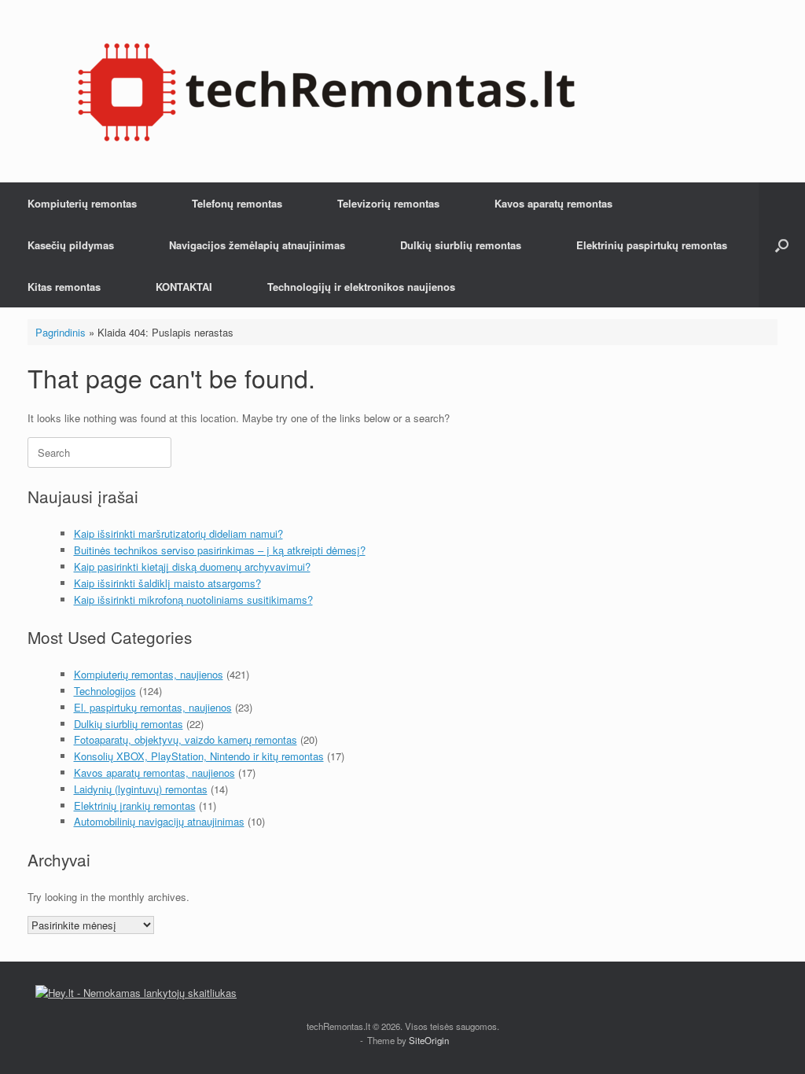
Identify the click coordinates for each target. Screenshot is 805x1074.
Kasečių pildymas (71, 244)
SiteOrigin (429, 1040)
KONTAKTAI (184, 286)
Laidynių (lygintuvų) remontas (141, 789)
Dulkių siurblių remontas (460, 244)
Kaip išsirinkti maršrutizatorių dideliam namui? (178, 533)
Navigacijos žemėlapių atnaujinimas (257, 244)
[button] (782, 244)
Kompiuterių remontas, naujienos (148, 674)
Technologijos (105, 690)
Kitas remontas (64, 286)
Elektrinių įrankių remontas (135, 805)
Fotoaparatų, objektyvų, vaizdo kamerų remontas (185, 739)
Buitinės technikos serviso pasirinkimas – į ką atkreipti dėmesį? (220, 550)
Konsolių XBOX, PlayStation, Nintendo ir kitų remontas (199, 755)
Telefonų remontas (237, 203)
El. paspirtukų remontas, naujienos (153, 707)
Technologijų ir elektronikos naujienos (361, 286)
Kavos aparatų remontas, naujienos (154, 772)
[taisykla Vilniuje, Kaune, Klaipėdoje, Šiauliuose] (326, 91)
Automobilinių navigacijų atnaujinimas (159, 821)
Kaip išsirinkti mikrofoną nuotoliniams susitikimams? (193, 599)
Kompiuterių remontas (82, 203)
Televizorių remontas (388, 203)
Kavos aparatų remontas (553, 203)
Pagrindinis (60, 332)
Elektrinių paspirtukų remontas (651, 244)
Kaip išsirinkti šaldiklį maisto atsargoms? (167, 583)
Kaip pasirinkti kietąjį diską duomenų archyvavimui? (192, 566)
